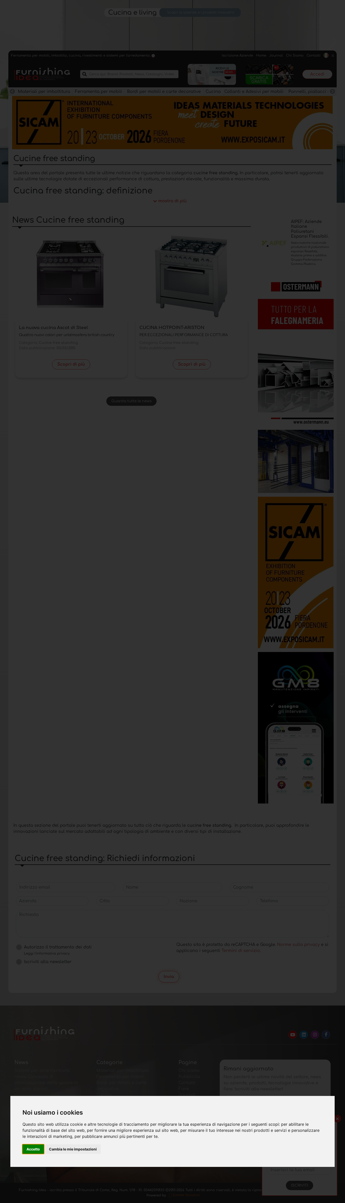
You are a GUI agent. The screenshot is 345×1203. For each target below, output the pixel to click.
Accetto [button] (33, 1149)
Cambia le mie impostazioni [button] (73, 1149)
